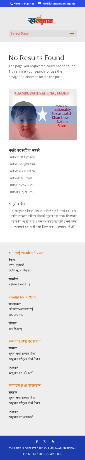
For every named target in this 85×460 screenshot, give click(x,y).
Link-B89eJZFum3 (21, 192)
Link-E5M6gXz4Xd (22, 164)
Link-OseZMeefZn (22, 171)
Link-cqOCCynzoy (22, 157)
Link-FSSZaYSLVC (21, 185)
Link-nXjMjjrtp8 (20, 178)
